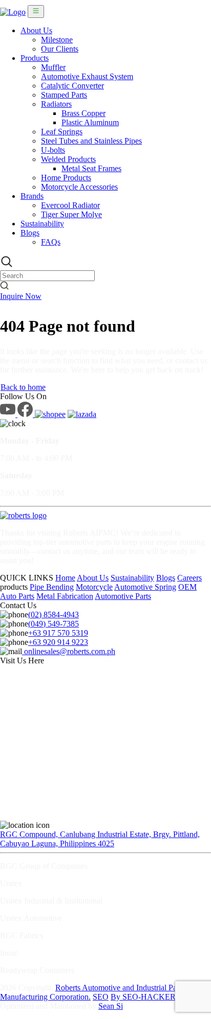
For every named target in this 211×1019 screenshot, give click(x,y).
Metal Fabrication (64, 596)
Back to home (23, 387)
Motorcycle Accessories (79, 186)
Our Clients (59, 48)
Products (34, 58)
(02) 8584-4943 (53, 614)
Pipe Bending (52, 587)
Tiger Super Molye (71, 214)
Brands (32, 196)
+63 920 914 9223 (58, 642)
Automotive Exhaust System (87, 76)
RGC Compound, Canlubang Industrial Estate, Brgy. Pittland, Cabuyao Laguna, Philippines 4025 (100, 839)
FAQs (50, 242)
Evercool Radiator (70, 205)
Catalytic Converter (72, 85)
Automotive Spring (145, 587)
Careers (189, 577)
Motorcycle (94, 587)
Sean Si (110, 1006)
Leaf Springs (61, 131)
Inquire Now (20, 296)
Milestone (57, 39)
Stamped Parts (64, 94)
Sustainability (42, 223)
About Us (36, 30)
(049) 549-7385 (53, 623)
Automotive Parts (123, 596)
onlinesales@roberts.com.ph (68, 651)
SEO (101, 996)
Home (65, 577)
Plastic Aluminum (90, 122)
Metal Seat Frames (91, 168)
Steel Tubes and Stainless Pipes (91, 140)
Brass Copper (83, 113)
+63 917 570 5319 (58, 633)
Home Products (66, 177)
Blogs (29, 232)
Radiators (56, 104)
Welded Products (68, 159)
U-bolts (53, 150)
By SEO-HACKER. (144, 996)
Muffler (53, 67)
